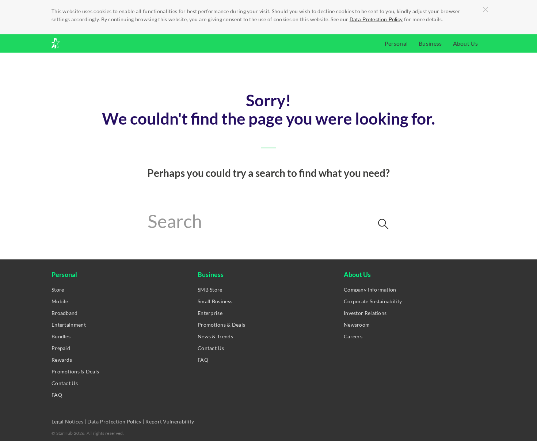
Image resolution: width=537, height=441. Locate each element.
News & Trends (215, 336)
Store (58, 289)
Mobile (60, 301)
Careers (353, 336)
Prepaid (61, 348)
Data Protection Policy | (116, 421)
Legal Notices (68, 421)
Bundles (61, 336)
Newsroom (357, 325)
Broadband (65, 313)
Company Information (370, 289)
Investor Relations (365, 313)
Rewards (62, 360)
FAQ (57, 395)
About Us (465, 43)
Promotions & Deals (75, 371)
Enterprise (210, 313)
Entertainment (69, 325)
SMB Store (210, 289)
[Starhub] (74, 43)
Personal (396, 43)
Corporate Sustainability (373, 301)
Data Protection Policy (376, 19)
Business (430, 43)
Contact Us (65, 383)
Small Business (215, 301)
